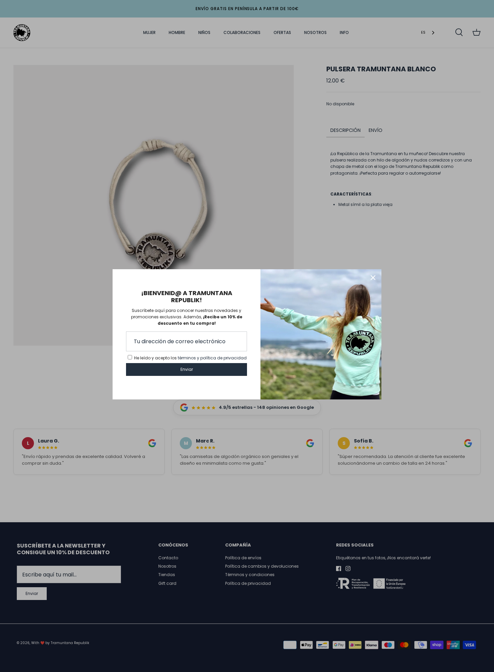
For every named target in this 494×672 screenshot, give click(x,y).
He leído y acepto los (190, 358)
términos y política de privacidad (212, 358)
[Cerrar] (373, 277)
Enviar (186, 369)
